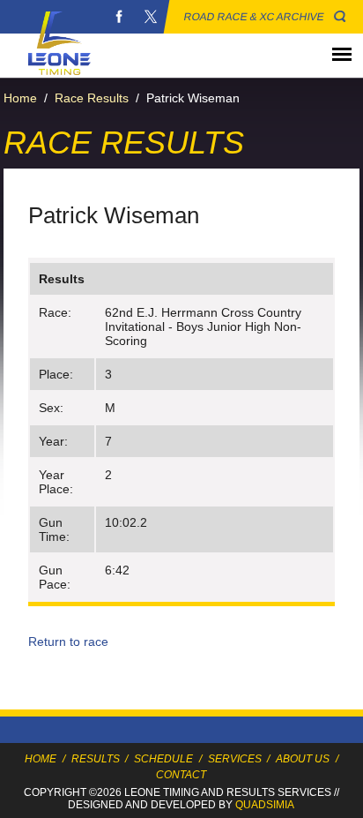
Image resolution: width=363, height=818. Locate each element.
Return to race (68, 641)
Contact (181, 775)
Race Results (92, 98)
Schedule (163, 759)
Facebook (119, 17)
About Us (303, 759)
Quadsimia (264, 805)
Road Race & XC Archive (254, 17)
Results (95, 759)
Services (235, 759)
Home (20, 98)
